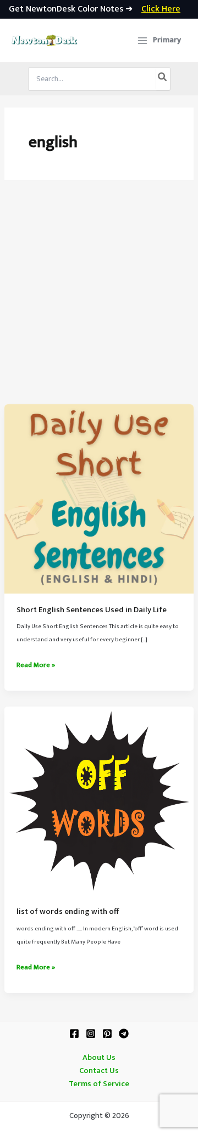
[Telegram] (124, 1033)
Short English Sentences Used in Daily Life (91, 610)
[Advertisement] (99, 300)
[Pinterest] (107, 1033)
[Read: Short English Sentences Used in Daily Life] (99, 498)
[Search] (163, 79)
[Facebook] (74, 1033)
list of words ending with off (67, 911)
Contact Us (99, 1070)
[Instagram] (91, 1033)
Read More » (35, 665)
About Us (99, 1057)
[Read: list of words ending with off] (99, 801)
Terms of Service (99, 1084)
